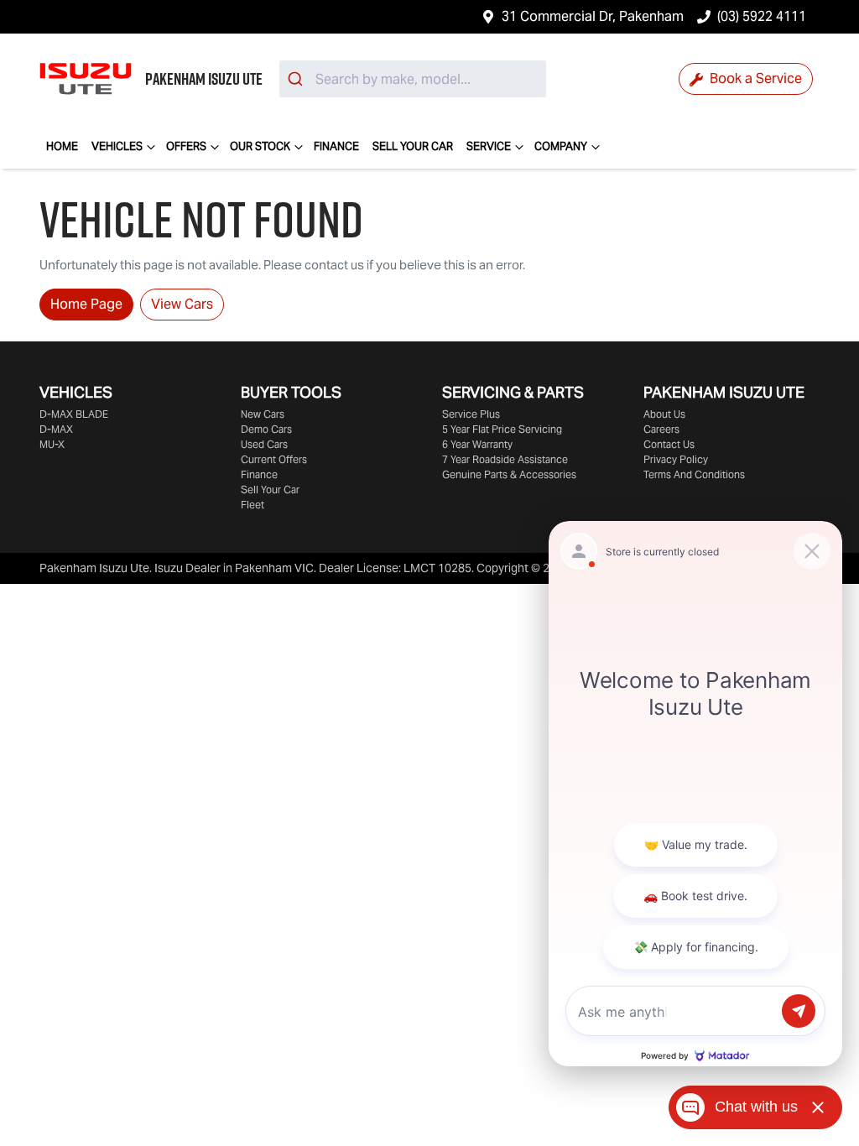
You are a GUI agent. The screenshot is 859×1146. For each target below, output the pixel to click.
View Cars (182, 304)
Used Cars (264, 444)
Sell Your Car (412, 146)
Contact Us (669, 444)
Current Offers (274, 459)
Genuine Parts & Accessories (509, 474)
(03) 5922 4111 (761, 16)
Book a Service (754, 78)
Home (62, 146)
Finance (336, 146)
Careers (661, 429)
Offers (186, 146)
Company (560, 146)
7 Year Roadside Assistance (505, 459)
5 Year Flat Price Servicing (502, 429)
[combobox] (412, 78)
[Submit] (297, 78)
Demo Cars (266, 429)
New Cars (262, 414)
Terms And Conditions (694, 474)
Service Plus (471, 414)
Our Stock (260, 146)
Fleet (252, 504)
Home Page (86, 304)
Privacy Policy (675, 459)
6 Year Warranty (477, 444)
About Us (664, 414)
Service (488, 146)
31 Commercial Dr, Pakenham (593, 16)
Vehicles (117, 146)
